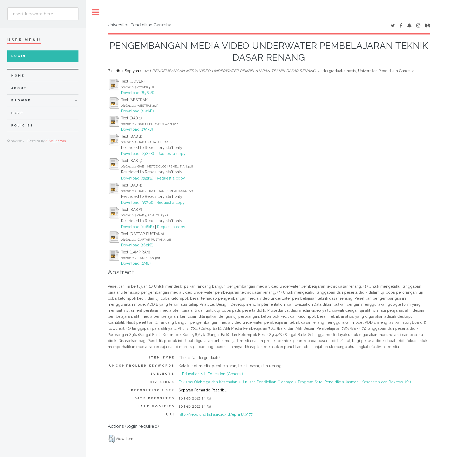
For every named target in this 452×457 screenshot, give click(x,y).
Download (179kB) (137, 129)
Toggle (96, 12)
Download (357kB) (137, 202)
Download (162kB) (137, 245)
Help (17, 113)
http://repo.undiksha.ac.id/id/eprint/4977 (215, 414)
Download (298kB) (137, 154)
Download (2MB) (136, 263)
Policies (22, 125)
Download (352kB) (137, 178)
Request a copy (171, 154)
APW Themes (56, 141)
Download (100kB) (137, 111)
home (17, 75)
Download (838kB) (138, 93)
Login (18, 56)
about (19, 88)
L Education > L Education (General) (211, 374)
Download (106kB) (137, 227)
